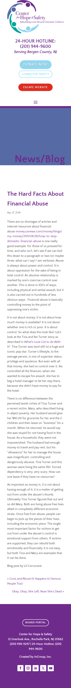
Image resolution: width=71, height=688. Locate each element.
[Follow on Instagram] (28, 668)
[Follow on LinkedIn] (36, 668)
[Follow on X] (43, 668)
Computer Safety (35, 74)
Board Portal (35, 622)
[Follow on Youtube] (51, 668)
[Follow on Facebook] (20, 668)
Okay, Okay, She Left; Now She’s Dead (37, 591)
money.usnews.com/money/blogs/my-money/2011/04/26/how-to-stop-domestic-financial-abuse (34, 236)
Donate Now (35, 65)
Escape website (35, 87)
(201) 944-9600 (35, 46)
